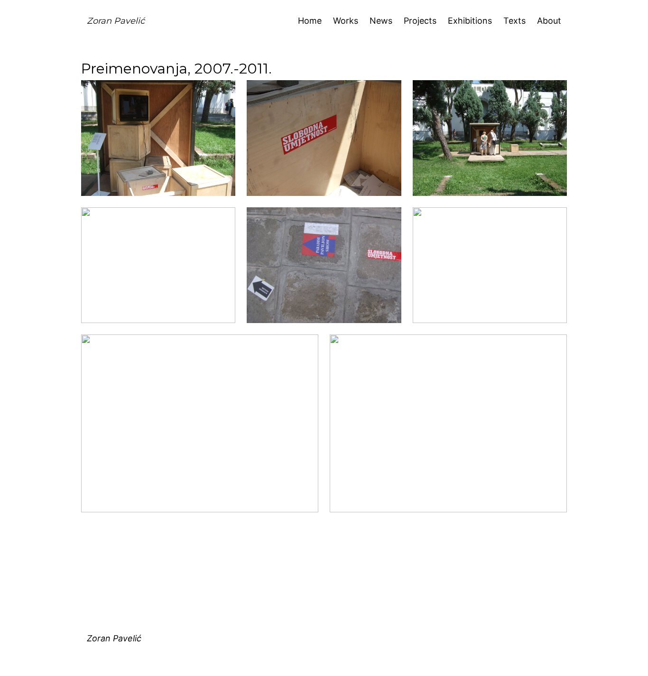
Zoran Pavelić (116, 21)
